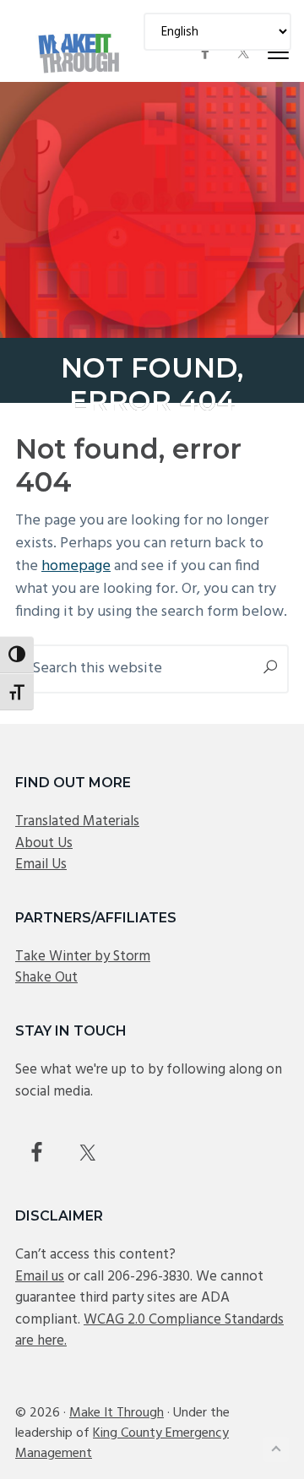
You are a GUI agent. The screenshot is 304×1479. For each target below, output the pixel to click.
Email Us (41, 864)
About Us (44, 843)
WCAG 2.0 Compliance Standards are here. (149, 1330)
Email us (39, 1276)
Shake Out (46, 977)
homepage (76, 566)
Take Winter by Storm (82, 956)
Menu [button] (258, 52)
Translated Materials (77, 821)
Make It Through (116, 1413)
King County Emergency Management (122, 1443)
